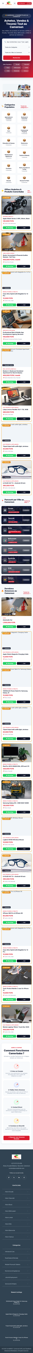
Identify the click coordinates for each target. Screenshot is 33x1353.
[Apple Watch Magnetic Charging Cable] (16, 1311)
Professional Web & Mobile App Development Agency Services (13, 333)
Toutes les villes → (27, 501)
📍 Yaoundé (26, 64)
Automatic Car (7, 620)
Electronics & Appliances (12, 1271)
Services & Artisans (10, 1284)
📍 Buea (7, 67)
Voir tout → (29, 191)
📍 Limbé (25, 67)
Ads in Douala (9, 1192)
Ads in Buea (8, 1204)
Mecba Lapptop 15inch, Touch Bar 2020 (16, 1027)
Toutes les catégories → (24, 106)
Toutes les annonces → (26, 592)
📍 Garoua (25, 71)
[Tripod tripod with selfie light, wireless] (16, 1322)
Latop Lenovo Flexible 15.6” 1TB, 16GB (15, 409)
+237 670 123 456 (16, 1163)
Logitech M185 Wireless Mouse (13, 840)
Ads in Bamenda (10, 1230)
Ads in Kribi (8, 1224)
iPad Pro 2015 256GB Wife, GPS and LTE (16, 766)
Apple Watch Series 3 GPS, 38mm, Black (16, 218)
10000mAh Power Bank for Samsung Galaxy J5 (16, 1302)
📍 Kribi (7, 71)
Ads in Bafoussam (10, 1211)
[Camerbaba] (9, 3)
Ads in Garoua (9, 1237)
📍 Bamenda (16, 71)
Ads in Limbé (9, 1217)
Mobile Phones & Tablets (12, 1264)
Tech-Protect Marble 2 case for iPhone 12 (16, 1338)
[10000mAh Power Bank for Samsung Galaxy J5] (16, 1298)
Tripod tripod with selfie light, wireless (15, 446)
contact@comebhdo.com (16, 1168)
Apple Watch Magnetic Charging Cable (15, 654)
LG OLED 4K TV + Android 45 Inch (14, 483)
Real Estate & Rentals (11, 1258)
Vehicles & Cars (9, 1251)
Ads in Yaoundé (9, 1198)
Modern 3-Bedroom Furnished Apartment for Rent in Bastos (13, 372)
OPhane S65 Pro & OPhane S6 (13, 913)
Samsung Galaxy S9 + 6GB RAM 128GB (16, 803)
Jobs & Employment (11, 1277)
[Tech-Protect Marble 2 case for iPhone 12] (16, 1334)
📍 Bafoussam (16, 67)
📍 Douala (16, 64)
